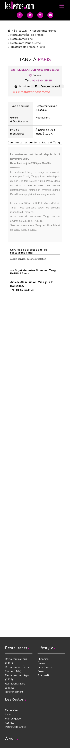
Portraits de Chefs (15, 727)
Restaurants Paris (21, 39)
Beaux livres (45, 667)
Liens (8, 714)
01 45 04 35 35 (42, 80)
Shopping (43, 659)
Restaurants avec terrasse (15, 685)
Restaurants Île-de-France (26, 35)
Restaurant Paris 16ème (25, 43)
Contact (9, 722)
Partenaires (11, 710)
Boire (41, 671)
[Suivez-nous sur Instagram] (40, 15)
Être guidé (43, 675)
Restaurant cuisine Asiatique (46, 108)
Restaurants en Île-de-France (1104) (18, 669)
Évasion (42, 663)
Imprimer (25, 86)
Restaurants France (44, 31)
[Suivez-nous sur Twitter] (30, 15)
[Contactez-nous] (50, 15)
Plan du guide (13, 718)
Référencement (14, 692)
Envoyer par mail (50, 86)
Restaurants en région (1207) (17, 677)
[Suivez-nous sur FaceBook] (20, 15)
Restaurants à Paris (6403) (16, 661)
